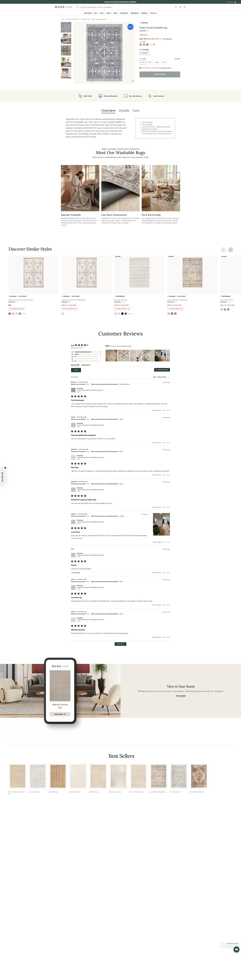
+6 (130, 313)
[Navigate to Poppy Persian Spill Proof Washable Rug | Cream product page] (33, 272)
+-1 (24, 313)
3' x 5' (142, 62)
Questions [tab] (86, 365)
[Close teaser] (5, 468)
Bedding (144, 13)
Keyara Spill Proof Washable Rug (177, 300)
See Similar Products (166, 68)
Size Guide (177, 58)
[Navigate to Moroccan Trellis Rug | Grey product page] (139, 272)
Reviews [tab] (75, 365)
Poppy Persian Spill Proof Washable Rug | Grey (90, 391)
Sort (154, 377)
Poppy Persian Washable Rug (98, 19)
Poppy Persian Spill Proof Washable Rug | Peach (90, 426)
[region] (138, 355)
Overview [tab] (108, 111)
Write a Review (164, 370)
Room (109, 13)
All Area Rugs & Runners (73, 19)
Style (115, 13)
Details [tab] (124, 111)
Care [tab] (136, 111)
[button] (144, 30)
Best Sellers (88, 13)
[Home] (63, 7)
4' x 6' (164, 62)
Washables (134, 13)
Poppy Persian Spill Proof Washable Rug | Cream (90, 458)
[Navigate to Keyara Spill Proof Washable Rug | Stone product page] (192, 272)
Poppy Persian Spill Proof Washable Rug (20, 300)
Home (62, 19)
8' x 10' (157, 62)
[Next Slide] (168, 355)
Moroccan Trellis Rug (120, 300)
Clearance (153, 13)
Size (95, 13)
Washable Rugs (85, 19)
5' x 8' (149, 62)
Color (102, 13)
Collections (124, 13)
